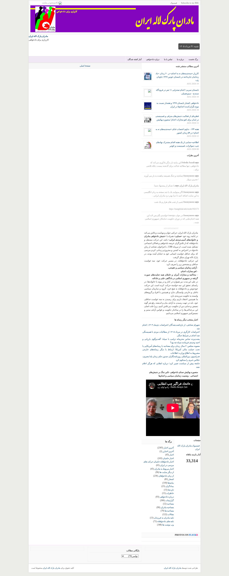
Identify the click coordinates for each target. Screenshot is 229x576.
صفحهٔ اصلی (85, 66)
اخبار (171, 454)
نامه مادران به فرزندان (164, 518)
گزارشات (169, 500)
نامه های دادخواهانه (165, 521)
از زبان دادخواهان (166, 476)
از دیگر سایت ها (167, 472)
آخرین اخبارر (168, 451)
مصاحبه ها (169, 511)
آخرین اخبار (169, 447)
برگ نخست (193, 59)
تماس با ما (168, 59)
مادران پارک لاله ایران (38, 36)
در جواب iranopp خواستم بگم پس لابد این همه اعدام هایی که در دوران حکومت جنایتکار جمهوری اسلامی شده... (172, 219)
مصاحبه (170, 504)
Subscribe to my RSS (189, 3)
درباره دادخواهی (152, 59)
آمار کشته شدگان (135, 59)
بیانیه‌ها (171, 483)
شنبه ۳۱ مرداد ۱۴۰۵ (189, 46)
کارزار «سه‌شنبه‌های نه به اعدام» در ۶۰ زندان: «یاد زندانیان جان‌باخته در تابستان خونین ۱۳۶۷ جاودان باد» (177, 77)
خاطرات (170, 493)
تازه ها (171, 490)
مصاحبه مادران (167, 507)
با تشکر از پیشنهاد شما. (164, 185)
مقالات (171, 514)
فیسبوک (173, 3)
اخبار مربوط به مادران (164, 469)
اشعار (171, 479)
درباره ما (180, 59)
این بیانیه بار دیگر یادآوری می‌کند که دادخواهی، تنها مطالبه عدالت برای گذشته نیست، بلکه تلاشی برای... (172, 166)
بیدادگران (169, 486)
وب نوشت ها (168, 524)
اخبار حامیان (168, 458)
